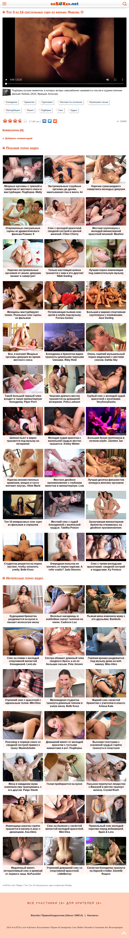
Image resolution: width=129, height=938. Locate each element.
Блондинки (11, 102)
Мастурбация (13, 110)
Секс (60, 110)
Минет (30, 110)
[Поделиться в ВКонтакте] (44, 121)
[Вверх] (123, 933)
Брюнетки (29, 102)
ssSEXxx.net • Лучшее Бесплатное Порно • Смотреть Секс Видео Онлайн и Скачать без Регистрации (68, 927)
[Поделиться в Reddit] (55, 121)
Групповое (47, 102)
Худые (73, 110)
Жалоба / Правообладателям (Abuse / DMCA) (57, 915)
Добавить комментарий (18, 138)
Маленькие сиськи (98, 102)
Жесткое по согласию (71, 102)
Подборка (46, 110)
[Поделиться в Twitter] (50, 121)
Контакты (92, 915)
